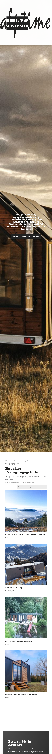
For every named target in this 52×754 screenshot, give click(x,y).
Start (7, 461)
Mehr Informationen (26, 236)
